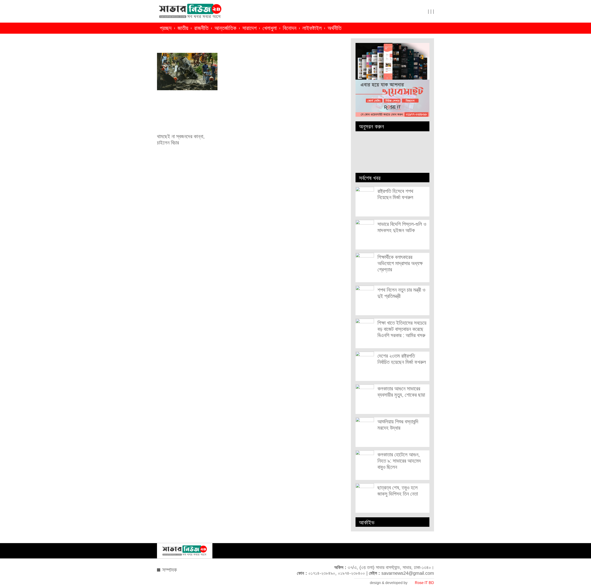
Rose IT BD (424, 583)
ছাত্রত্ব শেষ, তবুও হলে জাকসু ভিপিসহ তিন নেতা (397, 491)
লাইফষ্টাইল (312, 28)
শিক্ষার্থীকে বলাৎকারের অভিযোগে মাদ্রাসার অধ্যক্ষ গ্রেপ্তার (400, 263)
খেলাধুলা (269, 28)
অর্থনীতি (334, 28)
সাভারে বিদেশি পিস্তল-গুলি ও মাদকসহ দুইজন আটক (401, 227)
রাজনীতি (201, 28)
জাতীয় (183, 28)
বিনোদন (289, 28)
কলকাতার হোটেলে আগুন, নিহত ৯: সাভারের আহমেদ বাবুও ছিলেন (399, 461)
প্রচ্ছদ (166, 28)
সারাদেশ (249, 28)
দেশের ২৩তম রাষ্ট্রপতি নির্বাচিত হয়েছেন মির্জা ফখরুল (401, 359)
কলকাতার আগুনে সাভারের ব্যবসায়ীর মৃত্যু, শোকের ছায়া (401, 392)
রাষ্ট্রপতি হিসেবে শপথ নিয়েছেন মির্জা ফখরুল (395, 194)
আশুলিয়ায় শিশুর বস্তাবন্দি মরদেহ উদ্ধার (397, 425)
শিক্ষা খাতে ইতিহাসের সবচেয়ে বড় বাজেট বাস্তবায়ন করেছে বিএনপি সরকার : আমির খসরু (401, 329)
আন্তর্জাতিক (225, 28)
